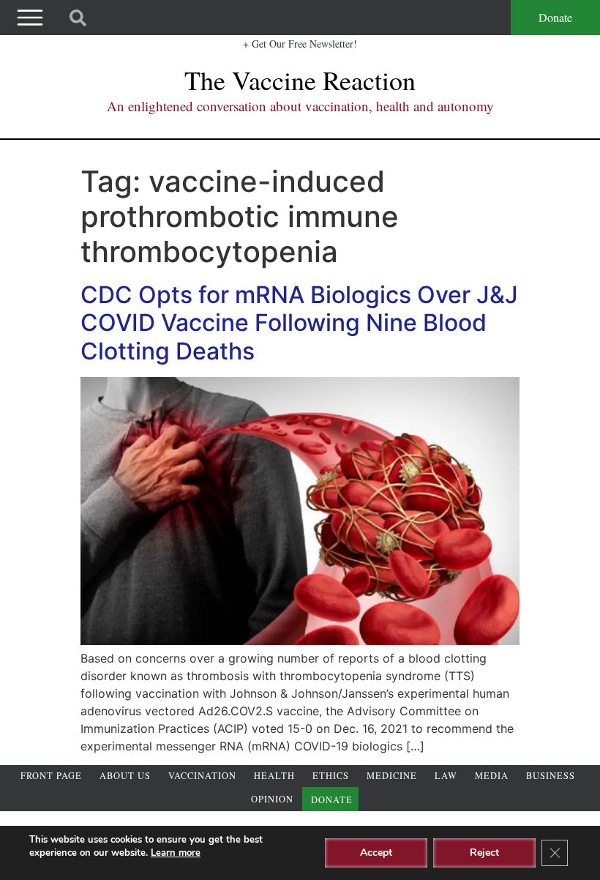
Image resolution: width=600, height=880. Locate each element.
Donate (555, 17)
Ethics (330, 775)
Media (492, 775)
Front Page (51, 775)
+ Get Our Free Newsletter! (300, 44)
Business (550, 775)
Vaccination (202, 775)
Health (274, 775)
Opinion (272, 799)
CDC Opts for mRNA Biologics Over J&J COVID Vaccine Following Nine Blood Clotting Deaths (299, 322)
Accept (376, 853)
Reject (484, 853)
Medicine (392, 775)
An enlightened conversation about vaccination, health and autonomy (300, 106)
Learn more (175, 853)
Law (446, 775)
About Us (125, 775)
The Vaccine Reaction (300, 79)
